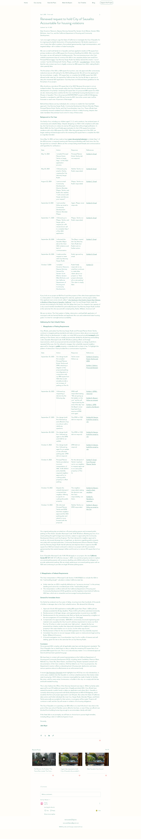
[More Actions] (100, 803)
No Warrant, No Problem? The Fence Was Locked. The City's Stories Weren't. (43, 770)
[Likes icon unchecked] (45, 811)
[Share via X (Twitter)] (45, 735)
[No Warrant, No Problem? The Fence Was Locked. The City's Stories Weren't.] (44, 759)
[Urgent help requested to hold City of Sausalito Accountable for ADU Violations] (70, 759)
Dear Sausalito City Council (95, 769)
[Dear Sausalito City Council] (97, 759)
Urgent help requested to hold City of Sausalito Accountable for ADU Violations (70, 770)
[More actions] (100, 14)
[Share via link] (53, 735)
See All (107, 749)
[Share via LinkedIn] (49, 735)
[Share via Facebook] (41, 735)
